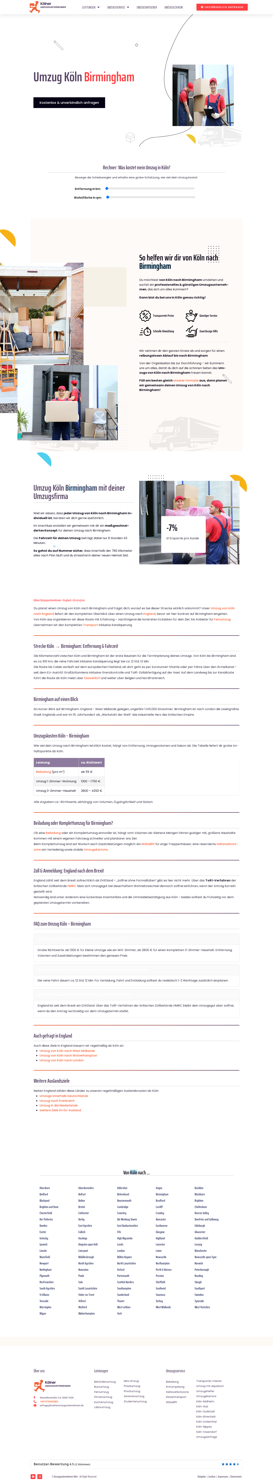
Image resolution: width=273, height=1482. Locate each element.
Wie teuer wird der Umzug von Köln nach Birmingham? (80, 939)
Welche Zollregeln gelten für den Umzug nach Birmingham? (84, 994)
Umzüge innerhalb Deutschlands (64, 1096)
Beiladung (43, 772)
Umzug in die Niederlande (59, 1105)
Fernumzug (222, 619)
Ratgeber (202, 1476)
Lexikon (211, 1476)
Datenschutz (236, 1476)
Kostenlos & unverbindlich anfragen (69, 102)
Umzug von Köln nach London (62, 1060)
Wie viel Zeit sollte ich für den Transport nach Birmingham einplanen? (92, 970)
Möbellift (148, 844)
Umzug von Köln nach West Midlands (67, 1051)
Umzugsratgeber (147, 7)
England (67, 600)
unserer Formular (186, 380)
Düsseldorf (92, 678)
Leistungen (88, 7)
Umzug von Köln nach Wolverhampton (68, 1055)
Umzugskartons (96, 849)
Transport (90, 625)
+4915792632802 (49, 1401)
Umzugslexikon (173, 7)
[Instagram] (39, 1476)
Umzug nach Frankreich (57, 1101)
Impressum (223, 1476)
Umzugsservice (116, 7)
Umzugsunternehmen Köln (66, 1476)
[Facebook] (33, 1476)
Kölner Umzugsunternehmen (47, 600)
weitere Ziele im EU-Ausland (60, 1110)
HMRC (71, 886)
